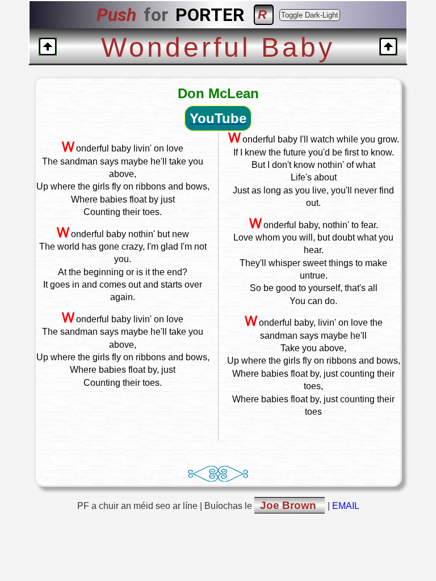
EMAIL (345, 506)
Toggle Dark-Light (309, 15)
